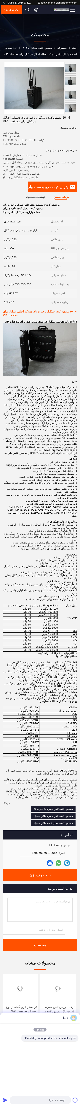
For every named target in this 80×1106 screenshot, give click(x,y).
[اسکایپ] (67, 863)
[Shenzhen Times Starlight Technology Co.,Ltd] (61, 9)
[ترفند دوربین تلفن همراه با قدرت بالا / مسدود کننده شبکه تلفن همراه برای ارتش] (59, 988)
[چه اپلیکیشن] (58, 863)
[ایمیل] (49, 863)
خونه (74, 47)
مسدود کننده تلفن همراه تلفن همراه (53, 815)
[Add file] (75, 1100)
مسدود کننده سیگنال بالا (39, 47)
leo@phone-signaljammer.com (59, 2)
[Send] (5, 1100)
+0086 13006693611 (18, 2)
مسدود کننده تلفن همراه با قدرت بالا (53, 808)
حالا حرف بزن (11, 9)
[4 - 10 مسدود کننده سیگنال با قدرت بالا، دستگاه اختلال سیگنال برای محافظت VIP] (34, 88)
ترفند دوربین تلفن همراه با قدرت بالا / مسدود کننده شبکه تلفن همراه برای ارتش (60, 1009)
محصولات (62, 47)
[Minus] (5, 1018)
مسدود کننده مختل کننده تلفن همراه (53, 823)
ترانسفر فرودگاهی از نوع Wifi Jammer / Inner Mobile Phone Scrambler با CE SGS (21, 1009)
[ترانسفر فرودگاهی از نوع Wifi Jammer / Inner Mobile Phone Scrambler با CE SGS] (21, 988)
